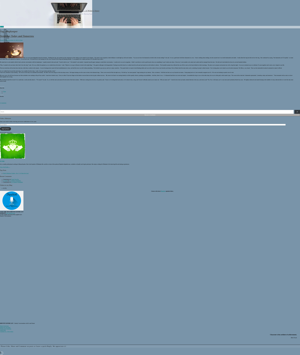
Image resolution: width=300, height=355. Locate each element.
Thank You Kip (15, 179)
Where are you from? (5, 327)
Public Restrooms (4, 326)
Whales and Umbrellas (5, 328)
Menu (2, 26)
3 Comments (3, 103)
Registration (6, 36)
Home (5, 29)
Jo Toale (2, 161)
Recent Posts (6, 42)
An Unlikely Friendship (15, 180)
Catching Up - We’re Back (6, 331)
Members (6, 35)
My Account (6, 37)
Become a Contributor (150, 115)
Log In (5, 39)
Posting (5, 33)
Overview (6, 30)
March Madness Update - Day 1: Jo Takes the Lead (16, 173)
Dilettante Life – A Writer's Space (85, 11)
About (5, 32)
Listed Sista (3, 330)
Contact (5, 40)
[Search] (297, 112)
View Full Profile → (5, 167)
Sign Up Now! (5, 128)
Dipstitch (163, 191)
